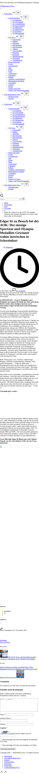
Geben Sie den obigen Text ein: (20, 733)
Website (2, 724)
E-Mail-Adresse (6, 718)
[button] (20, 199)
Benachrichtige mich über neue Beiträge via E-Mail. (19, 745)
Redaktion (3, 640)
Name (2, 714)
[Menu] (1, 8)
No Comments (20, 291)
